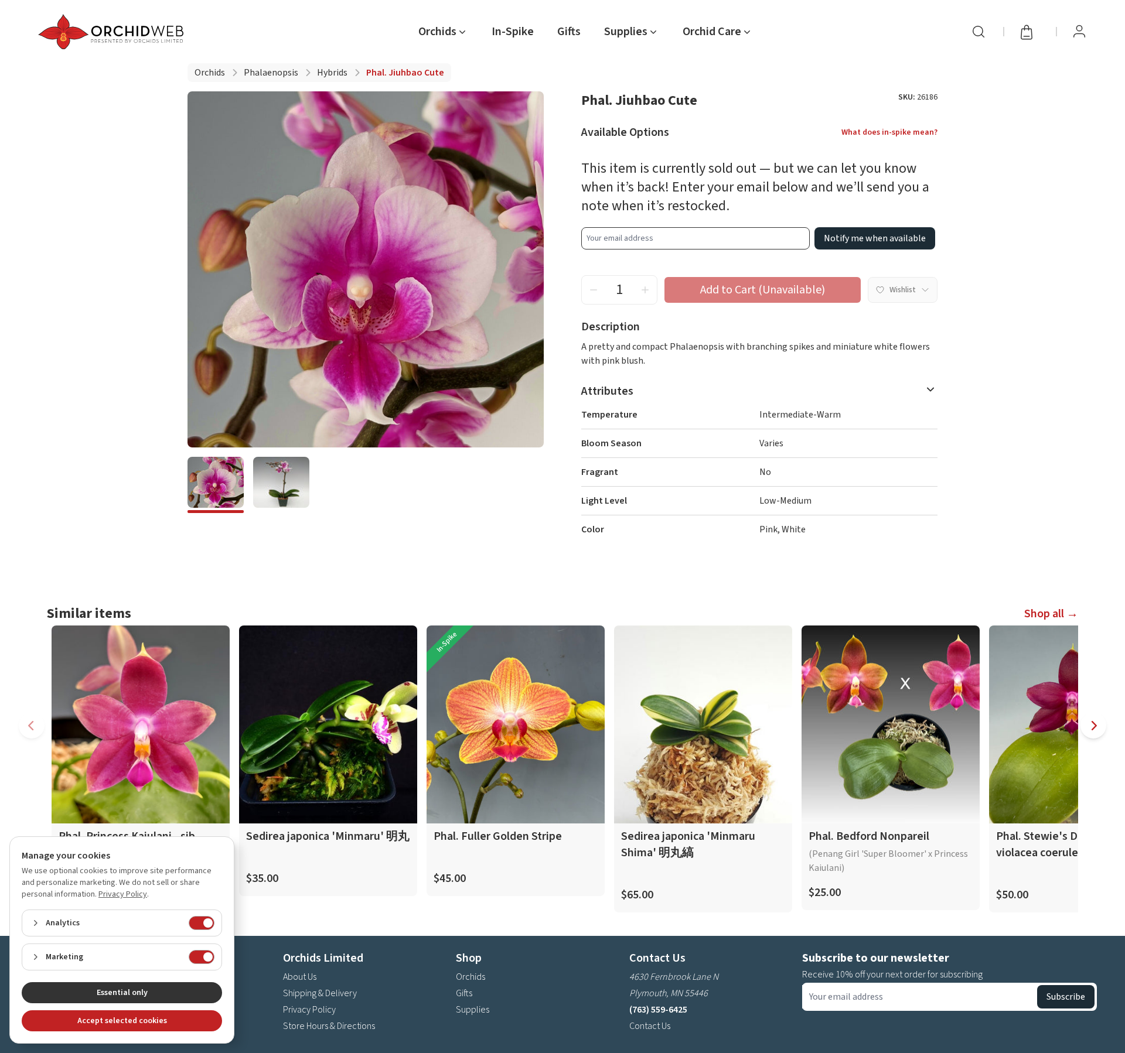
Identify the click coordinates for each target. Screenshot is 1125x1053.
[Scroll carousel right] (1093, 726)
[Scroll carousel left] (32, 726)
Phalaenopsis (271, 72)
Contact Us (649, 1026)
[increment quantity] (645, 290)
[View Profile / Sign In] (1079, 31)
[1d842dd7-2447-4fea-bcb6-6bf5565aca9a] (281, 485)
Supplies (472, 1009)
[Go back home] (113, 31)
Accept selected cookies (122, 1021)
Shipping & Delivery (320, 993)
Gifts (569, 31)
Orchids (210, 72)
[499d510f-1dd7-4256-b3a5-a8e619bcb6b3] (216, 485)
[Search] (978, 31)
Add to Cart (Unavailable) (762, 290)
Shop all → (1051, 614)
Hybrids (332, 72)
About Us (299, 976)
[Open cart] (1030, 31)
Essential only (122, 993)
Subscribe (1065, 996)
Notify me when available (875, 238)
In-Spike (513, 31)
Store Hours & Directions (329, 1026)
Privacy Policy (309, 1009)
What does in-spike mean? (889, 132)
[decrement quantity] (593, 290)
